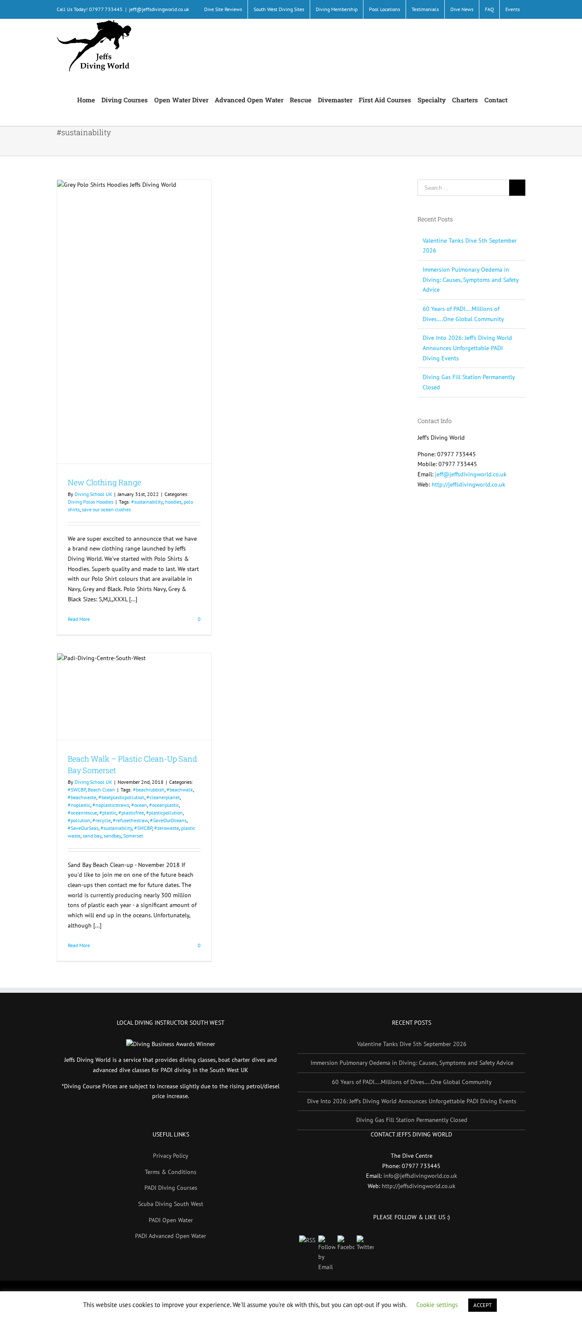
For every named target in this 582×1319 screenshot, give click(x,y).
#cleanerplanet (163, 797)
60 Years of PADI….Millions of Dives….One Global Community (412, 1082)
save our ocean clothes (106, 509)
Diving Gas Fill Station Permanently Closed (411, 1120)
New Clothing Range (104, 482)
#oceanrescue (82, 812)
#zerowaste (166, 828)
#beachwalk (180, 789)
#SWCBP (77, 789)
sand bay (92, 835)
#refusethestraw (130, 820)
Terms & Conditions (170, 1172)
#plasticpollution (164, 812)
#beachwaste (82, 797)
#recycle (101, 820)
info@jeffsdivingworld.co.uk (420, 1176)
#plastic (107, 812)
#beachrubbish (148, 789)
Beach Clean (101, 789)
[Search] (516, 99)
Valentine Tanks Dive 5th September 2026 (412, 1044)
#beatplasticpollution (121, 797)
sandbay (112, 835)
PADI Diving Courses (170, 1187)
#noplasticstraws (110, 805)
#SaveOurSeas (83, 828)
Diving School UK (93, 494)
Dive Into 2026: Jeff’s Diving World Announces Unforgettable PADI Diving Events (467, 348)
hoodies (173, 502)
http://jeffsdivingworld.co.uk (468, 484)
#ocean (139, 805)
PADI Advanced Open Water (170, 1236)
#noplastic (79, 805)
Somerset (133, 835)
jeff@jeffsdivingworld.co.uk (159, 9)
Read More (79, 619)
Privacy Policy (170, 1156)
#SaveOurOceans (168, 820)
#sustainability (147, 502)
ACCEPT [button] (482, 1305)
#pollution (79, 820)
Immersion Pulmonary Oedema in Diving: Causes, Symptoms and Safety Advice (471, 279)
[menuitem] (223, 9)
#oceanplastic (164, 805)
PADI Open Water (171, 1220)
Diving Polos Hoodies (90, 502)
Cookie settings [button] (437, 1305)
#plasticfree (131, 812)
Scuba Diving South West (170, 1204)
